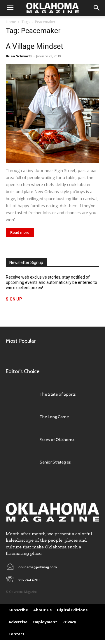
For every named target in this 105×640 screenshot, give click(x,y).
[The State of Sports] (20, 394)
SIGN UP (14, 299)
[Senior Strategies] (20, 462)
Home (11, 21)
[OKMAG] (52, 512)
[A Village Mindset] (52, 113)
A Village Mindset (34, 46)
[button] (10, 8)
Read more (19, 232)
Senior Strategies (55, 462)
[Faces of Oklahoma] (20, 439)
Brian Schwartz (19, 56)
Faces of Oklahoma (57, 439)
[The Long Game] (20, 417)
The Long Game (54, 416)
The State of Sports (58, 394)
